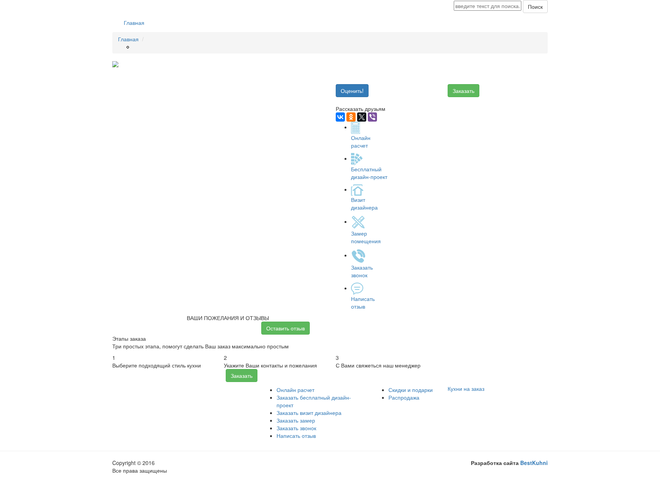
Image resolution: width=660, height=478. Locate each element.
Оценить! (352, 90)
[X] (361, 117)
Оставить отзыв (285, 328)
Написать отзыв (296, 435)
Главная (134, 22)
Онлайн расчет (295, 389)
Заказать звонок (296, 428)
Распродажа (403, 397)
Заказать (463, 90)
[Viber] (372, 117)
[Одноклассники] (351, 117)
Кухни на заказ (466, 388)
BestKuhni (534, 463)
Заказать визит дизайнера (309, 412)
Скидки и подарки (410, 389)
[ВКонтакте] (340, 117)
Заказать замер (296, 420)
